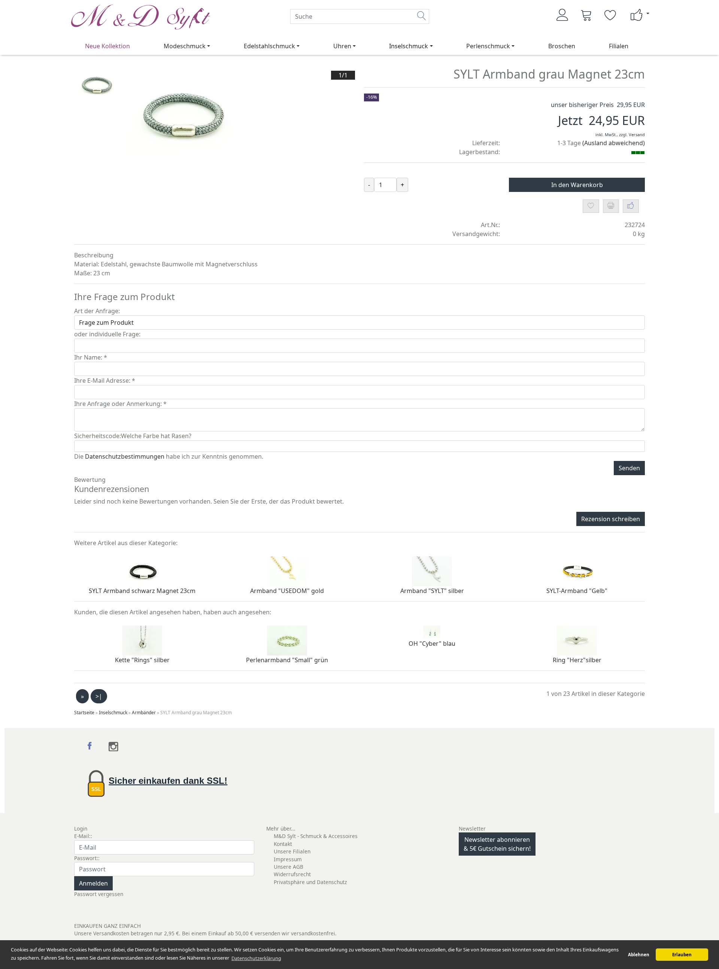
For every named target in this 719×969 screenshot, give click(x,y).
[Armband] (287, 570)
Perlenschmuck (488, 46)
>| (98, 696)
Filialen (618, 46)
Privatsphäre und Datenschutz (310, 882)
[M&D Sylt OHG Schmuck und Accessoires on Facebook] (90, 747)
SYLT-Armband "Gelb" (576, 591)
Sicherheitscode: (97, 436)
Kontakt (283, 843)
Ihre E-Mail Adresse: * (104, 380)
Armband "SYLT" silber (432, 591)
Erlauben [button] (682, 954)
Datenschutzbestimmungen (124, 456)
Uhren (342, 46)
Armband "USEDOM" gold (287, 591)
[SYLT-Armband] (577, 570)
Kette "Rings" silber (142, 660)
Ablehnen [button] (638, 954)
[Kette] (142, 640)
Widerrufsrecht (292, 874)
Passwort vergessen (98, 894)
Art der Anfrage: (97, 311)
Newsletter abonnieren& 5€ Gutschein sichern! (497, 844)
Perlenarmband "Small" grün (287, 660)
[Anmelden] (562, 15)
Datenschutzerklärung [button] (256, 958)
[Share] (631, 206)
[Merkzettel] (610, 15)
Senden (629, 468)
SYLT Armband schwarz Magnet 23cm (142, 591)
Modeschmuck (185, 46)
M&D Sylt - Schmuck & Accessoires (316, 836)
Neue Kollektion (107, 46)
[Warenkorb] (586, 15)
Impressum (288, 859)
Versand (637, 134)
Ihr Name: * (90, 357)
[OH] (432, 631)
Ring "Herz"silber (577, 660)
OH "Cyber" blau (432, 643)
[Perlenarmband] (287, 640)
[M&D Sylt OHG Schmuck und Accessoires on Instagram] (113, 747)
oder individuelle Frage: (107, 334)
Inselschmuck (408, 46)
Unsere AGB (288, 866)
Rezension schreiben (610, 519)
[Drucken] (611, 206)
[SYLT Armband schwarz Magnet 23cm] (142, 570)
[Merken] (591, 206)
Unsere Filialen (292, 851)
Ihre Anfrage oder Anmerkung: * (120, 404)
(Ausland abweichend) (613, 143)
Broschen (561, 46)
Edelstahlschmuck (269, 46)
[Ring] (577, 640)
